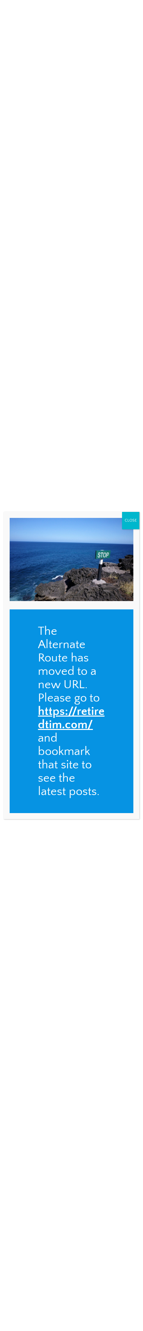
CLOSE (131, 520)
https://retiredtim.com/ (71, 718)
